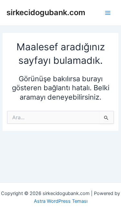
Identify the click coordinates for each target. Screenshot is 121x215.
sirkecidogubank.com (45, 12)
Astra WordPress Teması (60, 201)
